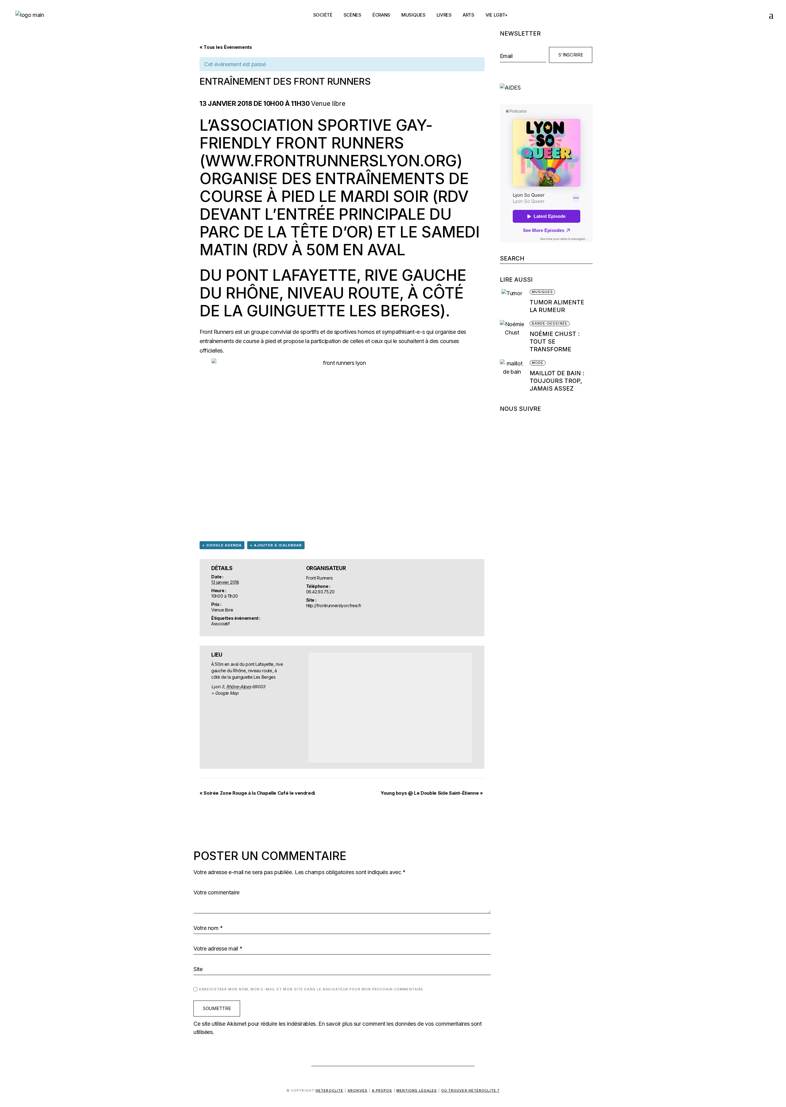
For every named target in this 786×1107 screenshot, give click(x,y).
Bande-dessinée (549, 323)
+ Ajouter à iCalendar (276, 545)
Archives (358, 1090)
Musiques (542, 292)
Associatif (220, 623)
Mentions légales (416, 1090)
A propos (382, 1090)
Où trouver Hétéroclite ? (470, 1090)
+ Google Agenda (222, 545)
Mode (537, 363)
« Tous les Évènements (226, 47)
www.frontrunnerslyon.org (331, 161)
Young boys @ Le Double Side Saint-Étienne (432, 793)
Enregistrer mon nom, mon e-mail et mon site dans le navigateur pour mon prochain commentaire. (312, 989)
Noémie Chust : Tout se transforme (555, 341)
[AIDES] (546, 87)
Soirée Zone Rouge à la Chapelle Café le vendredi (257, 793)
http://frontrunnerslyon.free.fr (333, 605)
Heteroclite (329, 1090)
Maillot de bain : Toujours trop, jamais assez (557, 381)
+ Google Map (225, 693)
